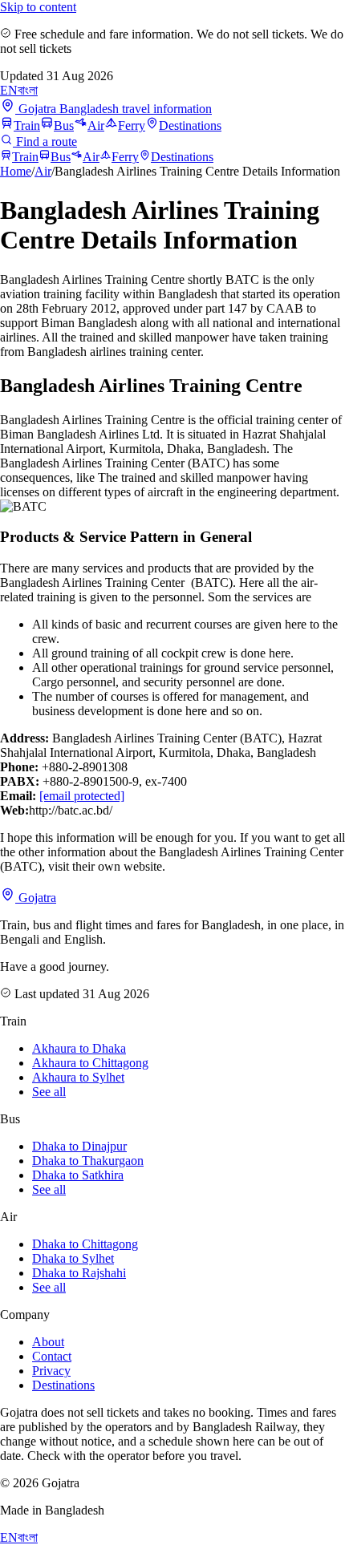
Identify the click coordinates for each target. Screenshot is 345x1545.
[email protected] (81, 796)
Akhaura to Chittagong (90, 1063)
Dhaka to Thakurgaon (88, 1160)
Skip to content (38, 7)
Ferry (131, 125)
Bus (64, 125)
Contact (51, 1356)
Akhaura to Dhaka (79, 1048)
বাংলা (28, 90)
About (48, 1342)
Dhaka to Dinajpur (79, 1146)
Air (95, 125)
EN (9, 90)
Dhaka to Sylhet (73, 1258)
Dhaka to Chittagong (85, 1244)
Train (27, 125)
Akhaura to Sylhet (78, 1077)
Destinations (190, 125)
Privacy (51, 1370)
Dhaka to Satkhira (78, 1175)
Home (15, 171)
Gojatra (35, 897)
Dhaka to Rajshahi (79, 1273)
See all (49, 1091)
